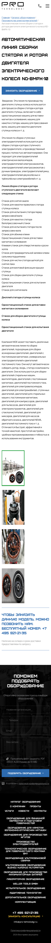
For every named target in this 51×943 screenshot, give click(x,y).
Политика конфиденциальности (26, 930)
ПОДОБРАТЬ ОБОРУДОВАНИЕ (25, 773)
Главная (6, 17)
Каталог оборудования (23, 17)
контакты (40, 811)
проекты (35, 806)
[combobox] (5, 720)
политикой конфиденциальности (34, 783)
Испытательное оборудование (25, 888)
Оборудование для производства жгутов (25, 835)
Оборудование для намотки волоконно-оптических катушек (25, 828)
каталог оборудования (26, 801)
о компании (17, 806)
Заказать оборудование (22, 90)
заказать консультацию (24, 916)
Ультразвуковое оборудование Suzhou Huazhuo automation (25, 866)
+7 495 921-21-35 (40, 6)
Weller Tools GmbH (25, 883)
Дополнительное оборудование (25, 897)
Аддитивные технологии (25, 892)
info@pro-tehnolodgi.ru (25, 921)
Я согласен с (27, 783)
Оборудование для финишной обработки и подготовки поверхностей (26, 820)
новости (23, 811)
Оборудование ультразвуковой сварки (25, 859)
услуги (9, 811)
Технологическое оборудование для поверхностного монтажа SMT (25, 851)
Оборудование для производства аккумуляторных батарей (25, 873)
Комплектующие (25, 902)
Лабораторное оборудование (25, 879)
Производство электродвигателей (19, 20)
